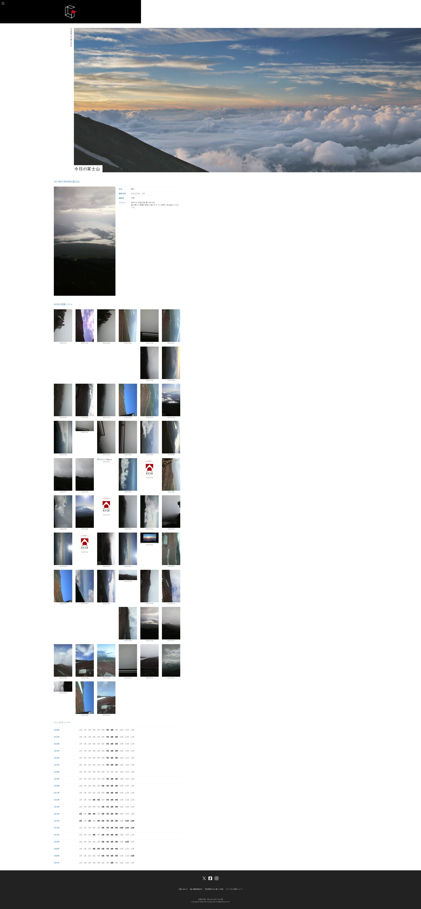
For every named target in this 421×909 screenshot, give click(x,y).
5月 (98, 799)
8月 (112, 729)
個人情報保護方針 (196, 889)
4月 (94, 799)
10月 (121, 827)
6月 (103, 785)
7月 (107, 729)
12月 (132, 820)
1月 (80, 813)
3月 (89, 813)
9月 (116, 737)
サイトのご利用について (234, 889)
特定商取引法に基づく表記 (214, 889)
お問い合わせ (183, 889)
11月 (127, 820)
